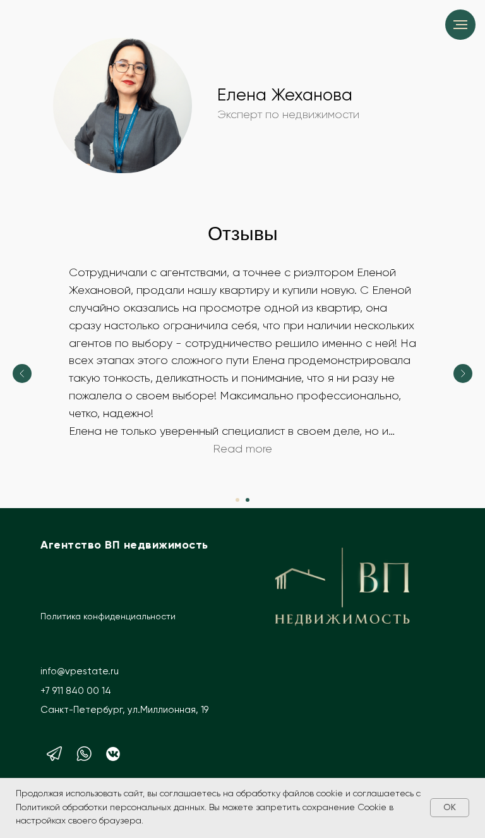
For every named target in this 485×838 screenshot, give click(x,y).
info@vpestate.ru (79, 671)
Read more (242, 449)
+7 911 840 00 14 (75, 691)
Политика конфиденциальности (108, 616)
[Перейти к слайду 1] (237, 500)
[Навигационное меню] (460, 24)
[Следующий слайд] (462, 373)
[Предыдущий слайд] (22, 373)
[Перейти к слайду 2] (247, 500)
